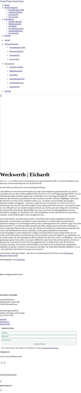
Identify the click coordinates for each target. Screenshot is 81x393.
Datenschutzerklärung (50, 348)
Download (20, 259)
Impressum (4, 322)
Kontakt (3, 319)
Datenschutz (5, 324)
